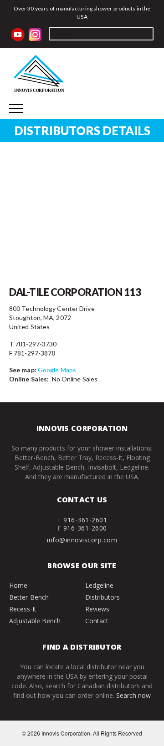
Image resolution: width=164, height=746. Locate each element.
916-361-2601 (85, 520)
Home (18, 585)
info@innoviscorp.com (82, 540)
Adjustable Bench (35, 620)
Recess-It (22, 609)
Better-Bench (29, 597)
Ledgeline (99, 585)
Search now (133, 695)
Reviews (97, 609)
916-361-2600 (85, 528)
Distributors (102, 597)
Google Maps (57, 370)
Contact (96, 620)
